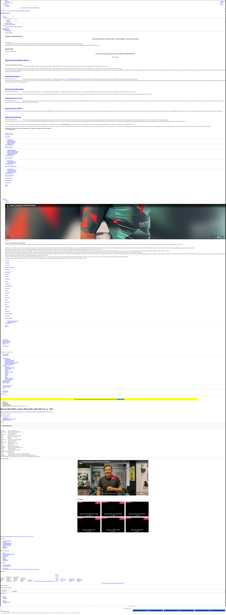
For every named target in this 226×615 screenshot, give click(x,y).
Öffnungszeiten (6, 568)
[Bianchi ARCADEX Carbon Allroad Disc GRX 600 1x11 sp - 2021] (13, 411)
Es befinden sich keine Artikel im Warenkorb (13, 26)
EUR (6, 0)
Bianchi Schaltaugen (11, 322)
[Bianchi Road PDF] (4, 458)
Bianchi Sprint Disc (11, 154)
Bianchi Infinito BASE (12, 161)
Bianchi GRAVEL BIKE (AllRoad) (12, 362)
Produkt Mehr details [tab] (7, 419)
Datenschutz (5, 556)
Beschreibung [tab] (5, 417)
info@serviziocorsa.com (25, 7)
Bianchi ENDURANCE (9, 361)
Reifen (6, 375)
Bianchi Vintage (6, 342)
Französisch (7, 5)
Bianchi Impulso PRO (12, 171)
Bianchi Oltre (10, 139)
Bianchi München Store (7, 543)
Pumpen (6, 374)
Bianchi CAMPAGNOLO (10, 363)
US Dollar (7, 1)
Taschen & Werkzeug (9, 378)
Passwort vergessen (8, 23)
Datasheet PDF (16, 426)
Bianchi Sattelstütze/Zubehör (13, 321)
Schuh (6, 377)
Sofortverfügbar (7, 185)
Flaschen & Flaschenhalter (10, 367)
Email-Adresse (4, 590)
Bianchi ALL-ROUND (9, 360)
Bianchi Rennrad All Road (13, 117)
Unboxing (5, 542)
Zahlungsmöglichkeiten (7, 545)
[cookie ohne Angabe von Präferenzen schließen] (224, 608)
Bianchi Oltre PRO (11, 142)
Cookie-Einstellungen (7, 540)
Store (38, 7)
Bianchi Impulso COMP (12, 170)
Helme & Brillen (8, 368)
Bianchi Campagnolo (7, 340)
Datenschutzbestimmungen (127, 608)
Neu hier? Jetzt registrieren (10, 24)
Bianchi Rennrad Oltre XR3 (74, 79)
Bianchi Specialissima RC (12, 153)
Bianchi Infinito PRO (11, 162)
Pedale (6, 373)
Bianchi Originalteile (9, 379)
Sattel (6, 376)
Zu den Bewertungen (120, 583)
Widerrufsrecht (5, 560)
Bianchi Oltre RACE (11, 140)
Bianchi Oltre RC (11, 143)
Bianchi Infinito (10, 160)
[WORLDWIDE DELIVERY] (5, 8)
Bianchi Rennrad (6, 29)
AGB (4, 557)
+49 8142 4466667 (33, 7)
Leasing (4, 546)
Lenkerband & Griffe (9, 372)
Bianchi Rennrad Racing (12, 76)
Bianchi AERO (8, 359)
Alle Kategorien (6, 345)
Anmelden (8, 21)
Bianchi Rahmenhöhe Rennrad (8, 554)
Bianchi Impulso (11, 169)
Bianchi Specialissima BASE (13, 151)
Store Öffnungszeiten (4, 396)
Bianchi (4, 553)
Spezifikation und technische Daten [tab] (9, 418)
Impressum (5, 559)
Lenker (6, 370)
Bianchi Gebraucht (6, 341)
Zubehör (4, 199)
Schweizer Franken (8, 2)
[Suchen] (14, 16)
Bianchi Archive (6, 555)
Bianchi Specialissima (12, 150)
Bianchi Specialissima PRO (13, 152)
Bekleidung (7, 366)
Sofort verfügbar (6, 28)
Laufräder (7, 369)
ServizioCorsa (17, 7)
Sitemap (4, 558)
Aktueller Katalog (120, 399)
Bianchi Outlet (5, 339)
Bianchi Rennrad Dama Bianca (14, 89)
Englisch (6, 4)
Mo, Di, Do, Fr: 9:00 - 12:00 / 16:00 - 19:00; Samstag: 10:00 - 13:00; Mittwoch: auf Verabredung (21, 569)
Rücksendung (5, 547)
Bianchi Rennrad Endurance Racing (17, 60)
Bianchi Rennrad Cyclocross (13, 98)
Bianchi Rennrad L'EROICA (14, 108)
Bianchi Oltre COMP (11, 141)
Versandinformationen (7, 544)
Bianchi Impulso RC (11, 172)
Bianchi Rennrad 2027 (9, 364)
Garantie (4, 548)
